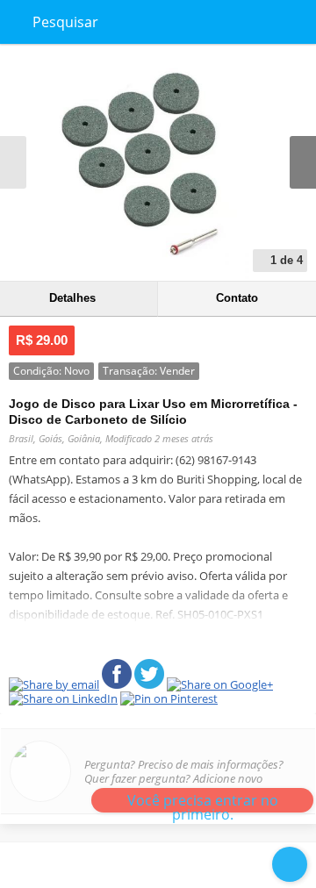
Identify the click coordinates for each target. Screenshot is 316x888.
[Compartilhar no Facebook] (104, 863)
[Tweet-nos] (176, 863)
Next (303, 162)
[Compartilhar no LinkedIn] (248, 863)
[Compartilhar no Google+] (212, 863)
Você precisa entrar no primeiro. (202, 802)
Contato (237, 297)
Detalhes (72, 297)
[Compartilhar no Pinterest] (140, 863)
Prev (13, 162)
